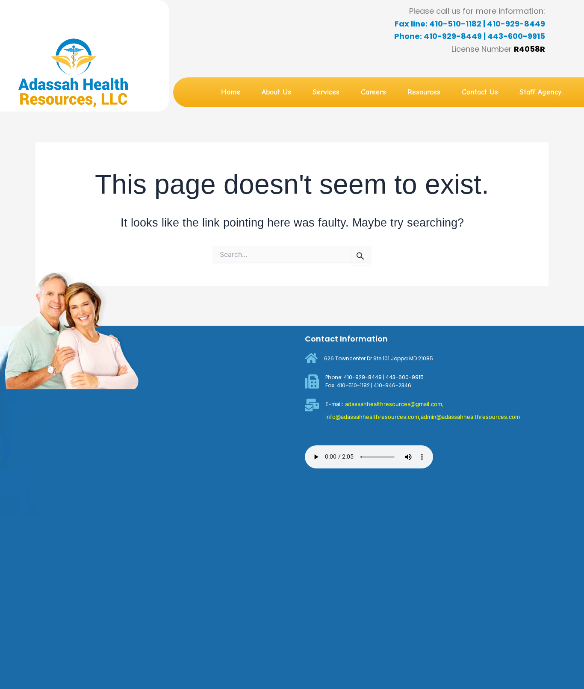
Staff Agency (540, 92)
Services (326, 92)
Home (230, 92)
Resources (423, 92)
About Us (276, 92)
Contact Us (480, 92)
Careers (373, 92)
